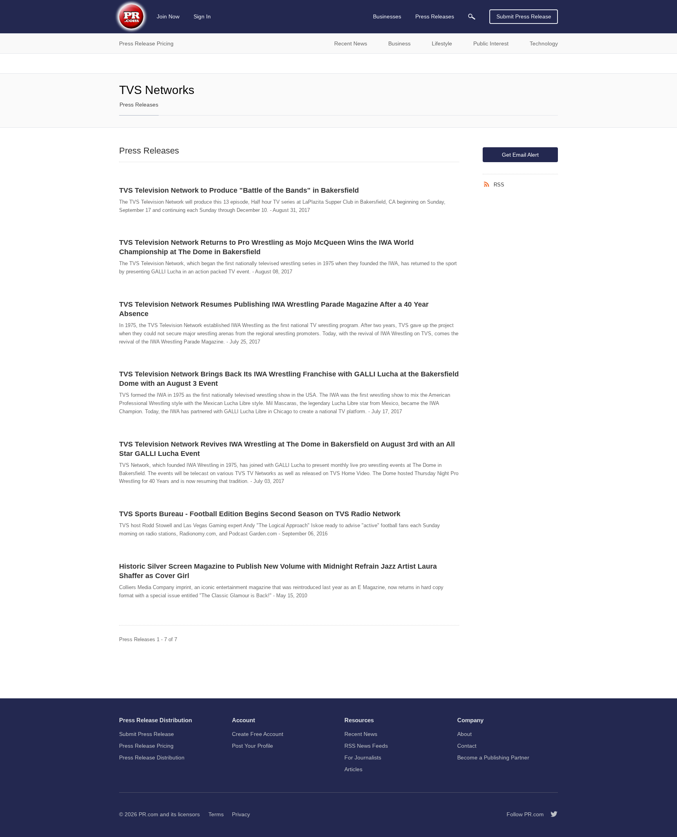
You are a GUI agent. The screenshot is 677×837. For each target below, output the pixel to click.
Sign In (202, 16)
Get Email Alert (520, 155)
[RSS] (488, 184)
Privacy (241, 814)
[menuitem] (471, 16)
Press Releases (138, 104)
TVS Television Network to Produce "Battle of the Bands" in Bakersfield (239, 190)
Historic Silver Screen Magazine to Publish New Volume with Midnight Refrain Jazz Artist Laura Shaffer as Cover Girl (278, 571)
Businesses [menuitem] (387, 16)
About (464, 734)
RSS (499, 184)
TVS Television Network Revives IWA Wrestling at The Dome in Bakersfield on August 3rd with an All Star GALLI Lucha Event (287, 448)
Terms (216, 814)
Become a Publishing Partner (493, 757)
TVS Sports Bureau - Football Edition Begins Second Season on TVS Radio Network (259, 514)
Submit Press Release (523, 16)
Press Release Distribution (152, 757)
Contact (466, 746)
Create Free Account (257, 734)
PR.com (148, 814)
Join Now (168, 16)
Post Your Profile (252, 746)
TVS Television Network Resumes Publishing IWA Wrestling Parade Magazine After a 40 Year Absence (274, 309)
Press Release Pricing (146, 746)
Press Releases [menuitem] (434, 16)
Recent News (360, 734)
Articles (353, 769)
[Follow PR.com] (551, 814)
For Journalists (362, 757)
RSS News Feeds (366, 746)
